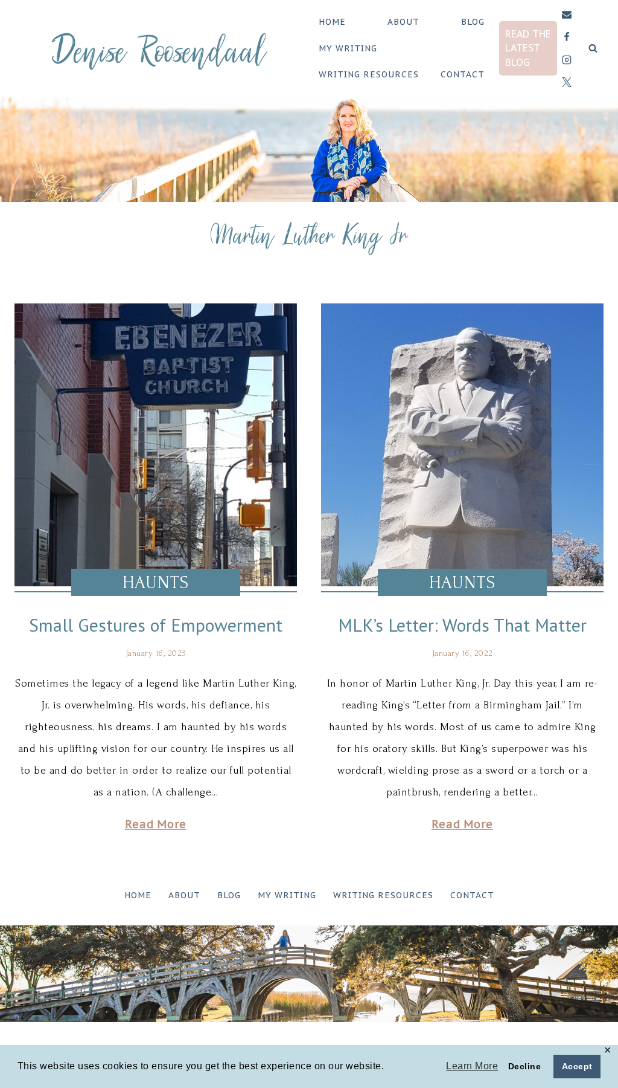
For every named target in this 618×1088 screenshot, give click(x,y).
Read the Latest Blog (528, 48)
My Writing (348, 48)
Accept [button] (577, 1066)
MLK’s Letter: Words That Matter (462, 624)
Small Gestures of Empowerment (155, 624)
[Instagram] (566, 60)
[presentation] (155, 444)
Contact (463, 74)
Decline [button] (524, 1066)
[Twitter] (566, 82)
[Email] (566, 14)
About (403, 21)
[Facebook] (566, 37)
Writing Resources (369, 74)
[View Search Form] (593, 48)
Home (332, 21)
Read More (155, 824)
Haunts (156, 582)
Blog (473, 21)
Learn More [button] (472, 1066)
